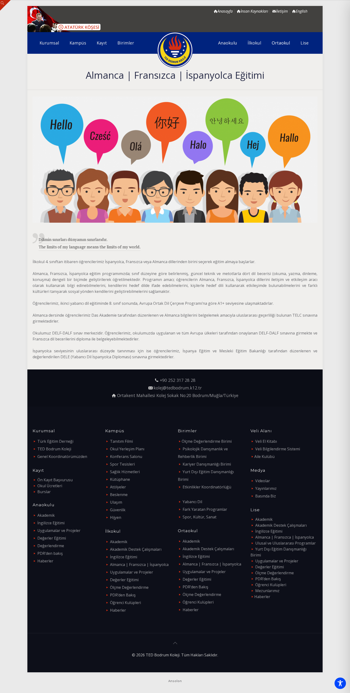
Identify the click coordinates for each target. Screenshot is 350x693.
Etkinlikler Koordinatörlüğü (207, 487)
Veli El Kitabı (266, 441)
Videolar (262, 480)
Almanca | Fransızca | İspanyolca (139, 564)
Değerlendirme (50, 545)
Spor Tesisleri (122, 464)
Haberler (45, 561)
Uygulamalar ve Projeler (58, 530)
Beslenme (119, 494)
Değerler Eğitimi (51, 538)
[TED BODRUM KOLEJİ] (175, 50)
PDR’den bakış (50, 553)
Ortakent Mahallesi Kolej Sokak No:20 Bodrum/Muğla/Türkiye (177, 395)
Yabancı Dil (192, 501)
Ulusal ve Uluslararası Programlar (285, 543)
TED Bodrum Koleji (54, 449)
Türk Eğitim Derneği (55, 441)
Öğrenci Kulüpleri (125, 602)
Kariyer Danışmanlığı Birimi (207, 464)
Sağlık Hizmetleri (125, 471)
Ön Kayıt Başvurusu (55, 479)
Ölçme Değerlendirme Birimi (207, 441)
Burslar (44, 491)
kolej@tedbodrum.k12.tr (178, 388)
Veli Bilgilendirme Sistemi (277, 449)
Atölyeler (118, 487)
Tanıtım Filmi (121, 441)
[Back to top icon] (175, 643)
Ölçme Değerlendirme (129, 587)
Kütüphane (120, 479)
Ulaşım (116, 502)
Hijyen (115, 517)
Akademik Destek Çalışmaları (135, 549)
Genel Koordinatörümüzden (62, 456)
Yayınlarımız (266, 488)
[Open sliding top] (5, 5)
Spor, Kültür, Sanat (199, 517)
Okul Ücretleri (49, 485)
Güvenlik (117, 509)
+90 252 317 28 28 (177, 380)
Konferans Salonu (126, 456)
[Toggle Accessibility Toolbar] (340, 683)
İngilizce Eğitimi (51, 523)
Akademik (46, 515)
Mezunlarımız (267, 590)
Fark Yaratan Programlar (205, 509)
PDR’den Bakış (123, 595)
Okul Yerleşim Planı (127, 449)
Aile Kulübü (264, 456)
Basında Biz (265, 496)
